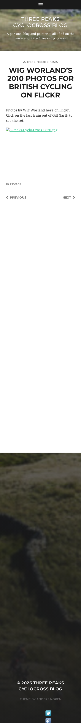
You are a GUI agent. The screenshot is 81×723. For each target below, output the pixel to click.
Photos (15, 184)
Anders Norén (49, 699)
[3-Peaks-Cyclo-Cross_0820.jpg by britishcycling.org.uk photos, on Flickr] (40, 150)
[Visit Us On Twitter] (48, 714)
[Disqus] (40, 268)
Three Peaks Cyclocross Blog (40, 22)
